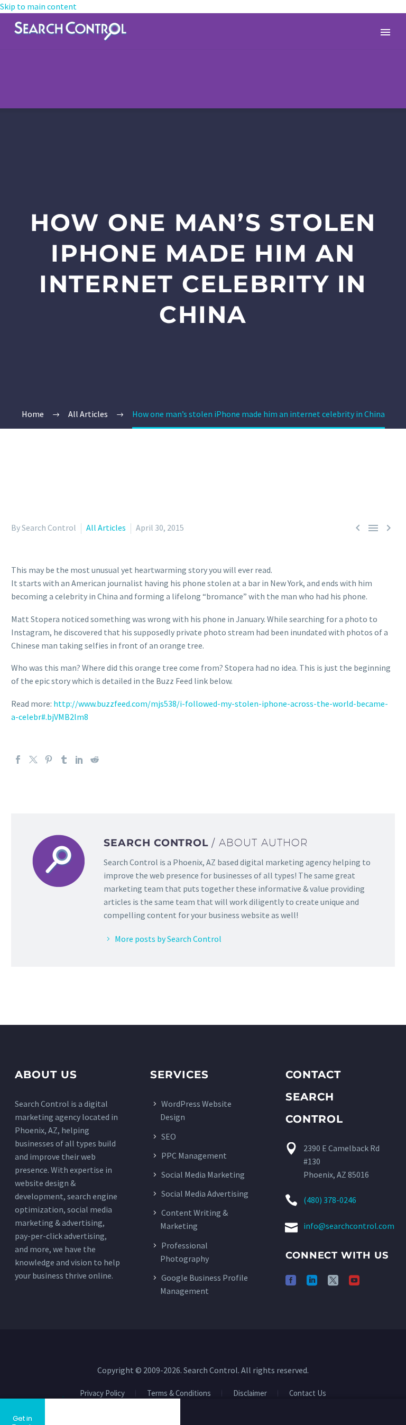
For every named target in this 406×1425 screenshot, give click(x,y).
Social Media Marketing (203, 1174)
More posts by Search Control (168, 938)
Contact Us (307, 1394)
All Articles (106, 527)
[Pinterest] (48, 759)
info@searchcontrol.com (348, 1225)
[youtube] (354, 1280)
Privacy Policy (102, 1394)
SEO (168, 1136)
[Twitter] (33, 759)
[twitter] (333, 1280)
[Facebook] (18, 759)
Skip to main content (38, 6)
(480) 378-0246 (329, 1200)
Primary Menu (385, 32)
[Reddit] (94, 759)
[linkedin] (312, 1280)
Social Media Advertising (204, 1193)
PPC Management (194, 1155)
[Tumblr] (64, 759)
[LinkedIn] (79, 759)
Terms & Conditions (179, 1394)
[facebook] (290, 1280)
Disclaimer (250, 1394)
